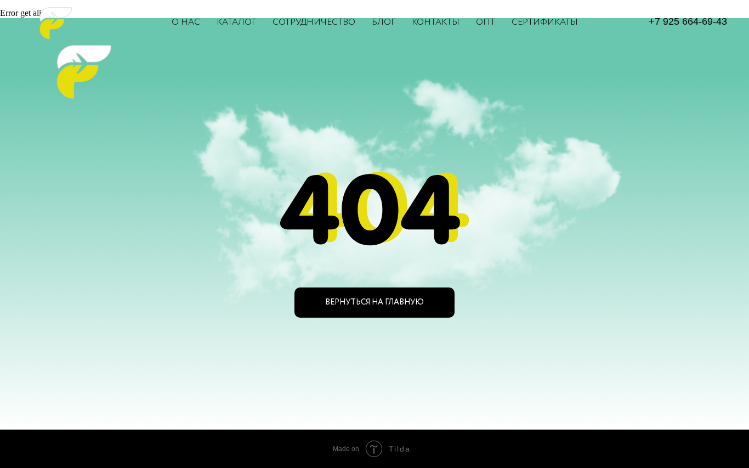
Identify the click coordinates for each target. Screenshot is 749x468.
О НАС (186, 22)
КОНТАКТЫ (435, 22)
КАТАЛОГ (236, 22)
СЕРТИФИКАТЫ (545, 22)
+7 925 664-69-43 (688, 21)
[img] (78, 69)
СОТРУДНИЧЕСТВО (314, 22)
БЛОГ (383, 22)
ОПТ (485, 22)
